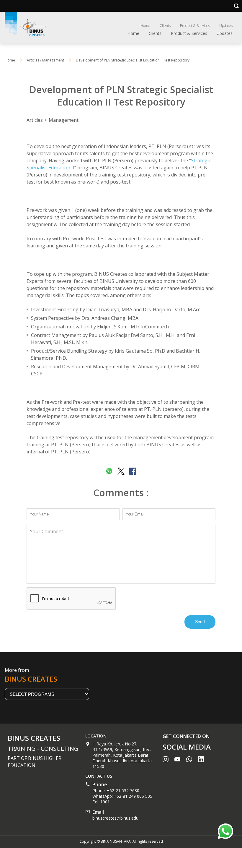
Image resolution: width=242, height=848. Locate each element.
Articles (35, 120)
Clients (165, 25)
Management (64, 120)
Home (145, 25)
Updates (226, 25)
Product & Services (195, 25)
